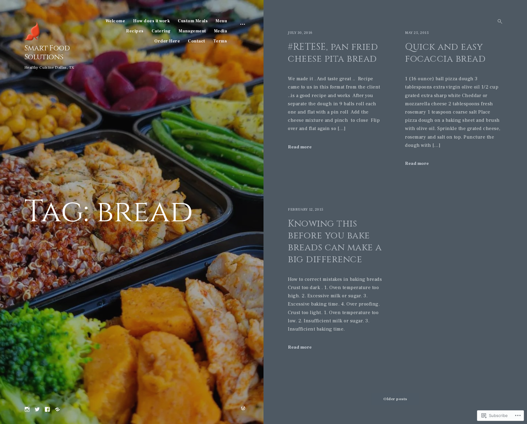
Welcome (115, 21)
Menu (221, 21)
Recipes (135, 31)
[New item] (37, 408)
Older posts (395, 399)
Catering (161, 31)
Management (192, 31)
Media (220, 31)
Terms (220, 41)
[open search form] (498, 21)
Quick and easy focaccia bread (445, 53)
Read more (300, 147)
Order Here (167, 41)
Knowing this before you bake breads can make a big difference (335, 242)
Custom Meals (193, 21)
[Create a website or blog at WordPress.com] (243, 408)
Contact (196, 41)
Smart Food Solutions (47, 52)
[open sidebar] (243, 24)
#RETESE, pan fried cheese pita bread (333, 53)
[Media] (57, 408)
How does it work (151, 21)
